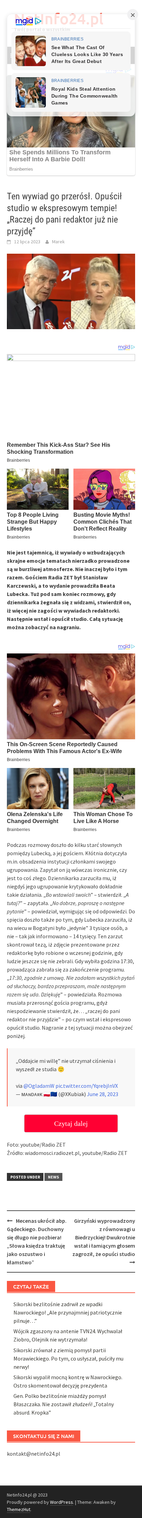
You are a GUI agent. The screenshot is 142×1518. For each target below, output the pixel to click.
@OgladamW (38, 1085)
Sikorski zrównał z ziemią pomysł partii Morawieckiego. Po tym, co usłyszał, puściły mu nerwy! (68, 1358)
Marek (58, 241)
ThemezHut (18, 1509)
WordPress (61, 1502)
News (53, 1177)
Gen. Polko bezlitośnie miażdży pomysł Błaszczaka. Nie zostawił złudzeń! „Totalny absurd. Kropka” (63, 1404)
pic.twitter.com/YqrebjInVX (86, 1085)
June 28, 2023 (102, 1094)
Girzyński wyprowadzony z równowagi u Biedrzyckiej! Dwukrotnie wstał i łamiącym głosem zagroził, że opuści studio (103, 1237)
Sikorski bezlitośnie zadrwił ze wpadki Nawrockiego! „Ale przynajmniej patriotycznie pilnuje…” (67, 1312)
